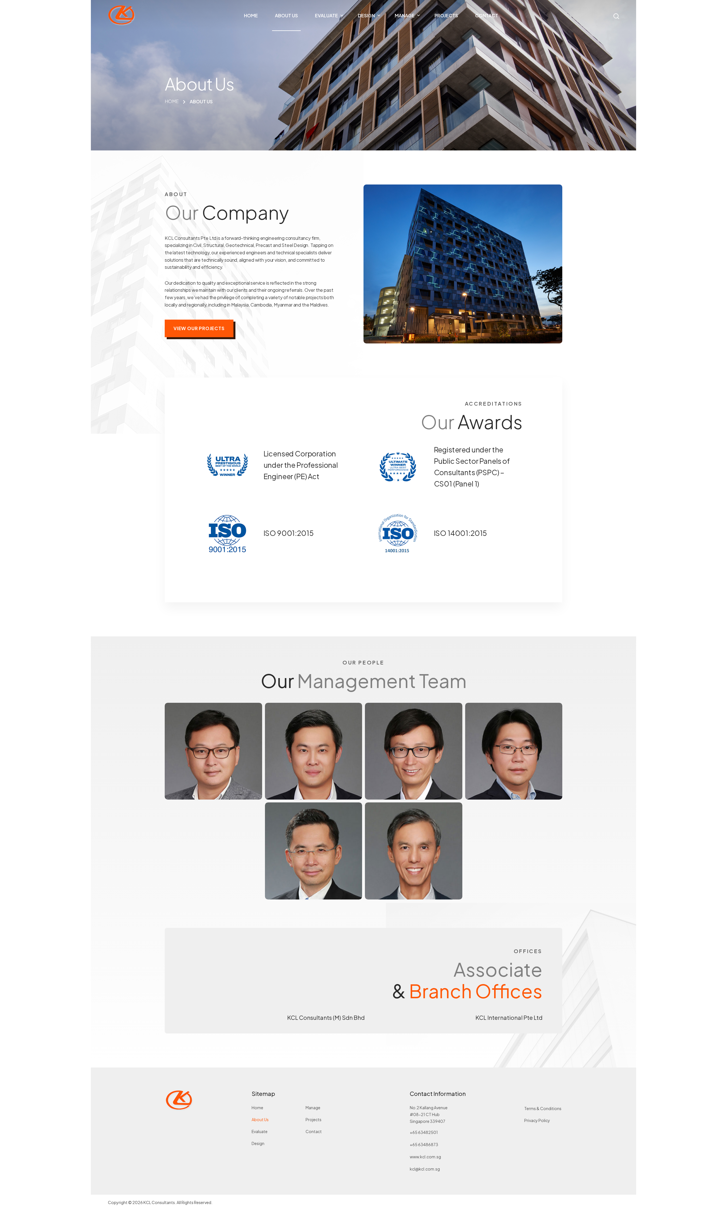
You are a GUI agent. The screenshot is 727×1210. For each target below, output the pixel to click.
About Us (260, 1119)
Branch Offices (475, 991)
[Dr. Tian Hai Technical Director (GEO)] (313, 850)
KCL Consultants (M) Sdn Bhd (326, 1017)
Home (257, 1107)
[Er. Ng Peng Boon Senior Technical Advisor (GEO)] (413, 850)
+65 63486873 (424, 1144)
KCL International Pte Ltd (508, 1017)
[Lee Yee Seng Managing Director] (313, 751)
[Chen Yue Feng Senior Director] (213, 751)
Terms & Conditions (542, 1108)
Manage (313, 1107)
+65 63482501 (424, 1132)
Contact (314, 1131)
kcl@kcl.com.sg (425, 1168)
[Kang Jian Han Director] (514, 751)
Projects (313, 1119)
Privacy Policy (537, 1120)
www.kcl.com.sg (425, 1156)
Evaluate (260, 1131)
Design (258, 1143)
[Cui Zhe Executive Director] (413, 751)
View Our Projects (199, 328)
